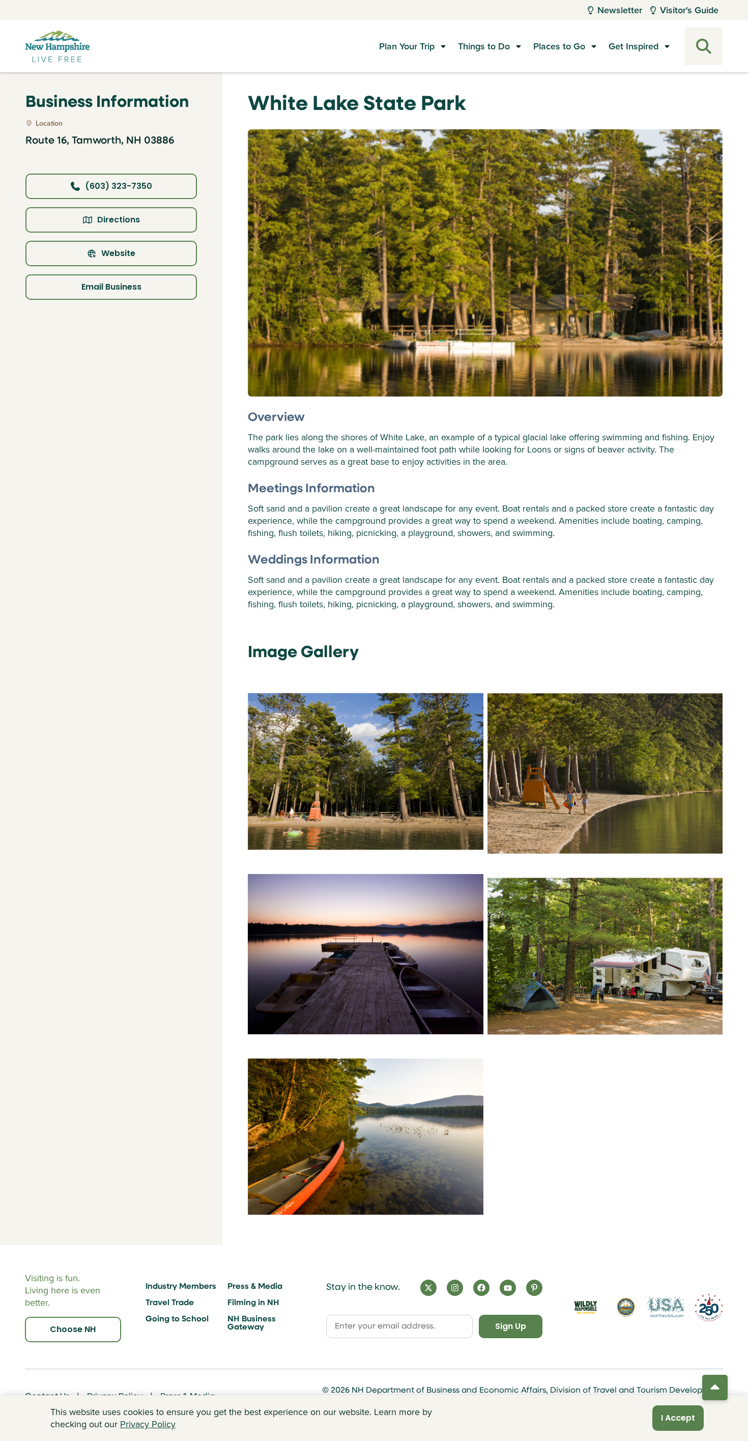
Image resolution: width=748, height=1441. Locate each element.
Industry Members (181, 1287)
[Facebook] (481, 1288)
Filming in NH (253, 1303)
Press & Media (254, 1287)
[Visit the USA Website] (666, 1307)
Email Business (111, 287)
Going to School (177, 1319)
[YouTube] (508, 1288)
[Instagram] (455, 1288)
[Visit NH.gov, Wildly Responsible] (586, 1307)
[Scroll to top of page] (715, 1387)
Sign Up (510, 1326)
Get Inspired (633, 46)
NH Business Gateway (251, 1323)
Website (118, 253)
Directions (118, 219)
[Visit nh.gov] (626, 1307)
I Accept (678, 1418)
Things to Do (484, 46)
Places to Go (559, 46)
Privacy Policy (148, 1424)
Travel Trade (170, 1303)
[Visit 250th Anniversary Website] (709, 1307)
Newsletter (619, 10)
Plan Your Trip (407, 46)
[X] (428, 1288)
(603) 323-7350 (118, 186)
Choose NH (73, 1329)
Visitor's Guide (689, 10)
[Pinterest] (534, 1288)
